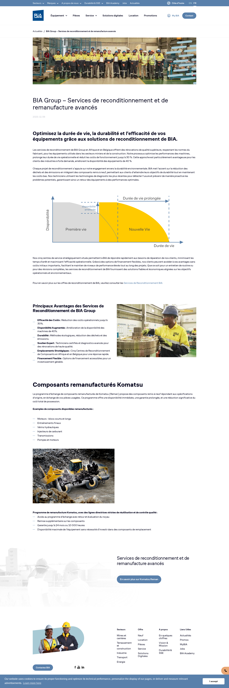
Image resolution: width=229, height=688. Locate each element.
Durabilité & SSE (165, 652)
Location (133, 15)
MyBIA (183, 644)
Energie (121, 662)
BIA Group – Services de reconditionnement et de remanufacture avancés (81, 31)
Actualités (135, 3)
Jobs (124, 3)
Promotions (150, 15)
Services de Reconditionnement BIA (143, 283)
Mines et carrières (121, 637)
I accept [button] (213, 681)
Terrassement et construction (124, 645)
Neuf (140, 635)
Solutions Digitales (143, 655)
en (190, 3)
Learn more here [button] (32, 683)
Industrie (121, 653)
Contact (189, 15)
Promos (184, 640)
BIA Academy (112, 3)
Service (90, 15)
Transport (122, 657)
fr (194, 3)
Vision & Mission (163, 644)
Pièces (76, 15)
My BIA (175, 15)
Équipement (57, 15)
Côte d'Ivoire (178, 3)
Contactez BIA (43, 667)
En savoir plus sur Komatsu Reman (139, 579)
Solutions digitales (113, 15)
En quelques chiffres (165, 637)
